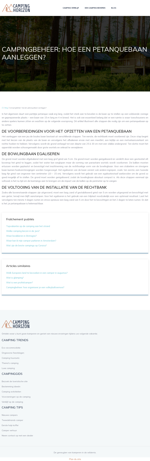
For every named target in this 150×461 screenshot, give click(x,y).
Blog (113, 8)
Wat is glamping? (15, 277)
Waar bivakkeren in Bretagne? (21, 235)
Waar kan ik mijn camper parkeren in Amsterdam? (31, 240)
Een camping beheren (95, 8)
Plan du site (75, 459)
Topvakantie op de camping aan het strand (28, 226)
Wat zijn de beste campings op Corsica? (26, 245)
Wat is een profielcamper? (19, 282)
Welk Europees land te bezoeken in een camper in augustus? (37, 272)
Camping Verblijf (71, 8)
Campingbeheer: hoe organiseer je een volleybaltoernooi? (35, 287)
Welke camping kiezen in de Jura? (23, 231)
